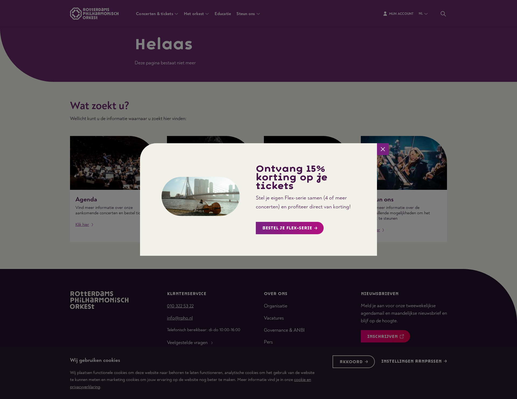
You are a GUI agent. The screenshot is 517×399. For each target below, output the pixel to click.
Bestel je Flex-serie (287, 228)
